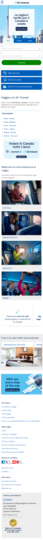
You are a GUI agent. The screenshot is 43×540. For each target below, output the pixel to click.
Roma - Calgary (9, 129)
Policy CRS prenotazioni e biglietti (13, 452)
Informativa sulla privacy (10, 448)
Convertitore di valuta (9, 481)
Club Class (6, 208)
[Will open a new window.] (3, 462)
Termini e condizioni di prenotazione (14, 445)
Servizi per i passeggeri (9, 434)
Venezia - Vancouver (11, 136)
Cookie (4, 431)
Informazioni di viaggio (9, 407)
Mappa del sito (6, 488)
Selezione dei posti (10, 237)
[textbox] (21, 48)
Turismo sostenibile (8, 417)
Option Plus (7, 268)
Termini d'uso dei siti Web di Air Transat (15, 438)
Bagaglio (6, 298)
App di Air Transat (7, 468)
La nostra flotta (6, 410)
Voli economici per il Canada (11, 485)
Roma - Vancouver (10, 125)
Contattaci (5, 471)
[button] (8, 40)
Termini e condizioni (8, 441)
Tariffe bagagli (6, 414)
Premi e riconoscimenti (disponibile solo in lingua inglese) (21, 421)
